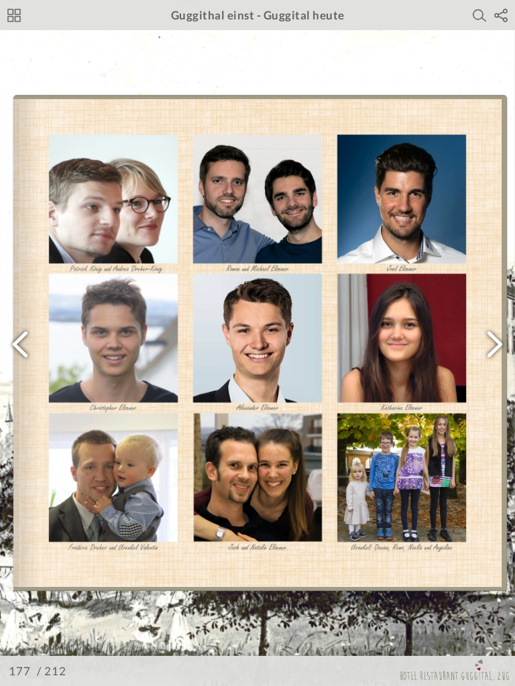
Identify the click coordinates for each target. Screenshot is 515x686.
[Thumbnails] (14, 15)
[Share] (501, 15)
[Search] (479, 15)
